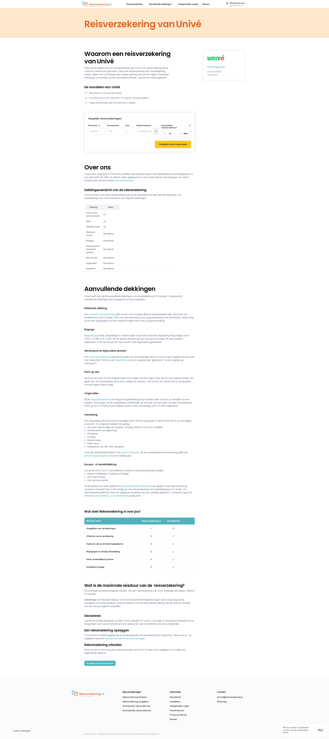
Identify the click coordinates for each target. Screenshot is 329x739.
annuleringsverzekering (96, 455)
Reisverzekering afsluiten (135, 697)
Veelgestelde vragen (179, 706)
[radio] (167, 133)
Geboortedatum (143, 125)
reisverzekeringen (124, 180)
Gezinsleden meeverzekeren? (169, 126)
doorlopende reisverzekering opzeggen (125, 638)
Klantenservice (177, 710)
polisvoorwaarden (129, 452)
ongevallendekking (100, 399)
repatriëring (121, 360)
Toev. (127, 125)
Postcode (92, 125)
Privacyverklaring (178, 715)
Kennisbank (175, 697)
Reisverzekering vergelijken (136, 701)
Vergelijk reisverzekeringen (173, 144)
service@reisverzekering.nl (230, 697)
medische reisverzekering (102, 314)
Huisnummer (113, 125)
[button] (99, 125)
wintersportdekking (99, 356)
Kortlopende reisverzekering (136, 706)
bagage (94, 335)
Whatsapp (222, 701)
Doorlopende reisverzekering (137, 710)
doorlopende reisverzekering (135, 486)
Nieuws (173, 719)
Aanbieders (175, 701)
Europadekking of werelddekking (111, 495)
